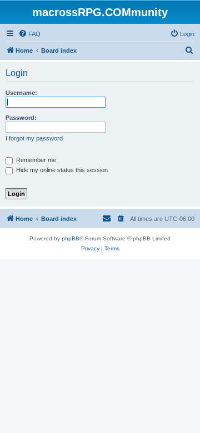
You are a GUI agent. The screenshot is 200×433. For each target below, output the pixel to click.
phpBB (70, 238)
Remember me (35, 160)
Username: (21, 92)
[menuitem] (29, 34)
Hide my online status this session (61, 170)
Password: (21, 117)
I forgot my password (34, 138)
